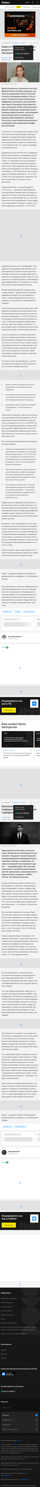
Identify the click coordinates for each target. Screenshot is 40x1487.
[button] (37, 2)
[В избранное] (37, 43)
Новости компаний (8, 779)
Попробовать (19, 57)
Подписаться (8, 739)
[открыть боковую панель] (32, 2)
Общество (6, 1294)
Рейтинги (26, 7)
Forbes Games (12, 7)
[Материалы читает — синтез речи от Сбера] (31, 43)
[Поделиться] (34, 43)
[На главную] (6, 2)
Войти (27, 2)
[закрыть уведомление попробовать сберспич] (31, 48)
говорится (13, 1430)
